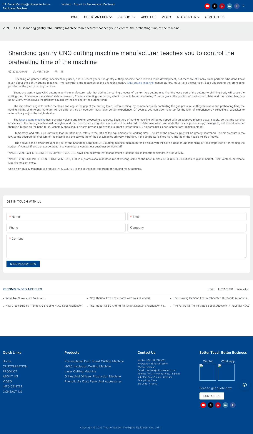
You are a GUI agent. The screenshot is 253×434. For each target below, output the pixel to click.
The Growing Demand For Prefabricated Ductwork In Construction (211, 298)
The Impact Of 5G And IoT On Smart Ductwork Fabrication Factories (128, 305)
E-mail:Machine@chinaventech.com (34, 4)
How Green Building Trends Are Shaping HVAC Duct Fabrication (44, 305)
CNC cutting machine (140, 82)
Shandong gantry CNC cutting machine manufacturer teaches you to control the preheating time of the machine (100, 28)
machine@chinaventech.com (161, 370)
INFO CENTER (225, 289)
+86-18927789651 (155, 360)
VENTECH (10, 28)
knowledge (242, 289)
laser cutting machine (32, 119)
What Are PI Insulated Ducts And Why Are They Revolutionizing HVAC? (26, 298)
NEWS (211, 289)
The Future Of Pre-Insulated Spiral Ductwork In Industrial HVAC (211, 305)
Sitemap (167, 427)
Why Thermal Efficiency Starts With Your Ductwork (120, 298)
